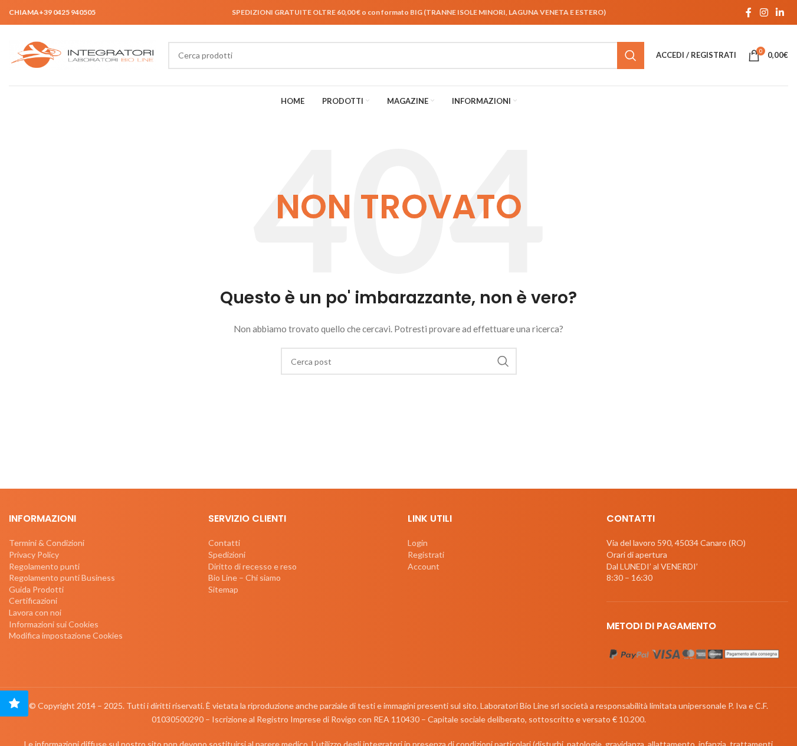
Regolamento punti (44, 566)
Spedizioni (226, 554)
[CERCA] (630, 55)
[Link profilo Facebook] (749, 12)
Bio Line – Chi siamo (244, 577)
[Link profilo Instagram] (764, 12)
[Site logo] (82, 54)
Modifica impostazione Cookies (66, 635)
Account (424, 566)
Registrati (426, 554)
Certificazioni (33, 601)
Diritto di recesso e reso (252, 566)
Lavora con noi (35, 612)
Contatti (224, 543)
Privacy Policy (34, 554)
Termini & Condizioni (46, 543)
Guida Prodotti (36, 589)
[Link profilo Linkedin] (780, 12)
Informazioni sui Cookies (54, 624)
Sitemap (223, 589)
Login (418, 543)
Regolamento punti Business (62, 577)
